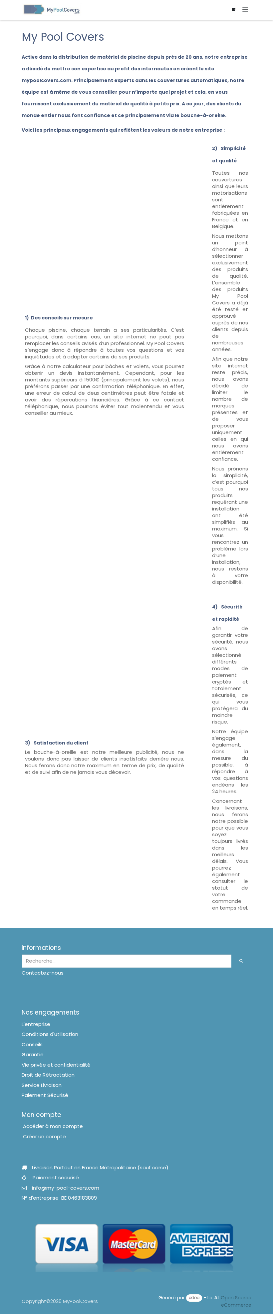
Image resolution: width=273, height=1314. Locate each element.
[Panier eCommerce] (233, 9)
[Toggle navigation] (245, 9)
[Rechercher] (241, 961)
